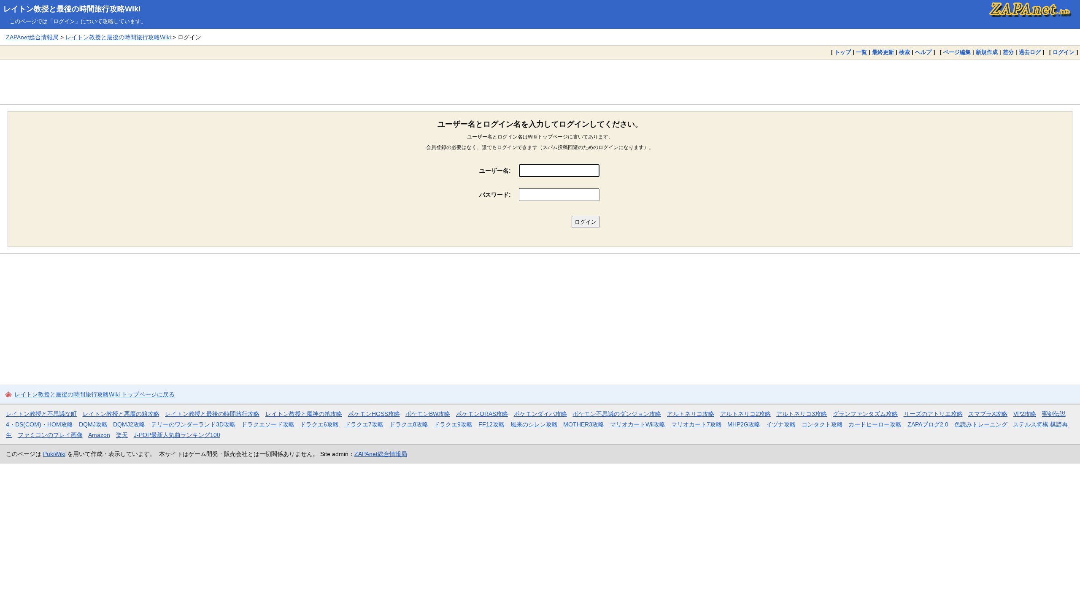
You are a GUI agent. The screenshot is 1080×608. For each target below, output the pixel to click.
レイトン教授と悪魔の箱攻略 (121, 413)
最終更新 (883, 52)
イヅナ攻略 (781, 424)
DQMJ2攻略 (129, 424)
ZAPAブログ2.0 (927, 424)
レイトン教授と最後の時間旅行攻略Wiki (71, 9)
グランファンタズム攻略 (865, 413)
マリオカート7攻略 (696, 424)
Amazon (99, 435)
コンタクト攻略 (822, 424)
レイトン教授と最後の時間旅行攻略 (212, 413)
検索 (904, 52)
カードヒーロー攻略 (875, 424)
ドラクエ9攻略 (453, 424)
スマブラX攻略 (987, 413)
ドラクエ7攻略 (364, 424)
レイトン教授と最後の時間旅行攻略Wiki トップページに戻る (94, 394)
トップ (842, 52)
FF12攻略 (491, 424)
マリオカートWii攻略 (637, 424)
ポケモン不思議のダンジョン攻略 (616, 413)
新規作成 (987, 52)
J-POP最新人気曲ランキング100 (177, 435)
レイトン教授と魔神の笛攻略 (303, 413)
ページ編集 (957, 52)
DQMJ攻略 (93, 424)
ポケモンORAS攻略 (482, 413)
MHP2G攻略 (743, 424)
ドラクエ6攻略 (319, 424)
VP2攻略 (1024, 413)
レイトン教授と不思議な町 (41, 413)
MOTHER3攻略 (583, 424)
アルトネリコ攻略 (690, 413)
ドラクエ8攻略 (408, 424)
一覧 (861, 52)
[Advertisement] (540, 82)
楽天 (122, 435)
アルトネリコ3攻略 (801, 413)
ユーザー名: (495, 170)
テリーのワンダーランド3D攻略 (193, 424)
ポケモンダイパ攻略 (540, 413)
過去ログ (1030, 52)
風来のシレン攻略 (534, 424)
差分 (1008, 52)
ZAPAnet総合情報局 (32, 37)
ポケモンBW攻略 (427, 413)
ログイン (1064, 52)
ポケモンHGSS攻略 (374, 413)
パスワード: (495, 194)
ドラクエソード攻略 (267, 424)
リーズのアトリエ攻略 (933, 413)
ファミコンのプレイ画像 (50, 435)
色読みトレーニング (980, 424)
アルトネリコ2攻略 (745, 413)
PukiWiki (54, 454)
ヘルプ (923, 52)
